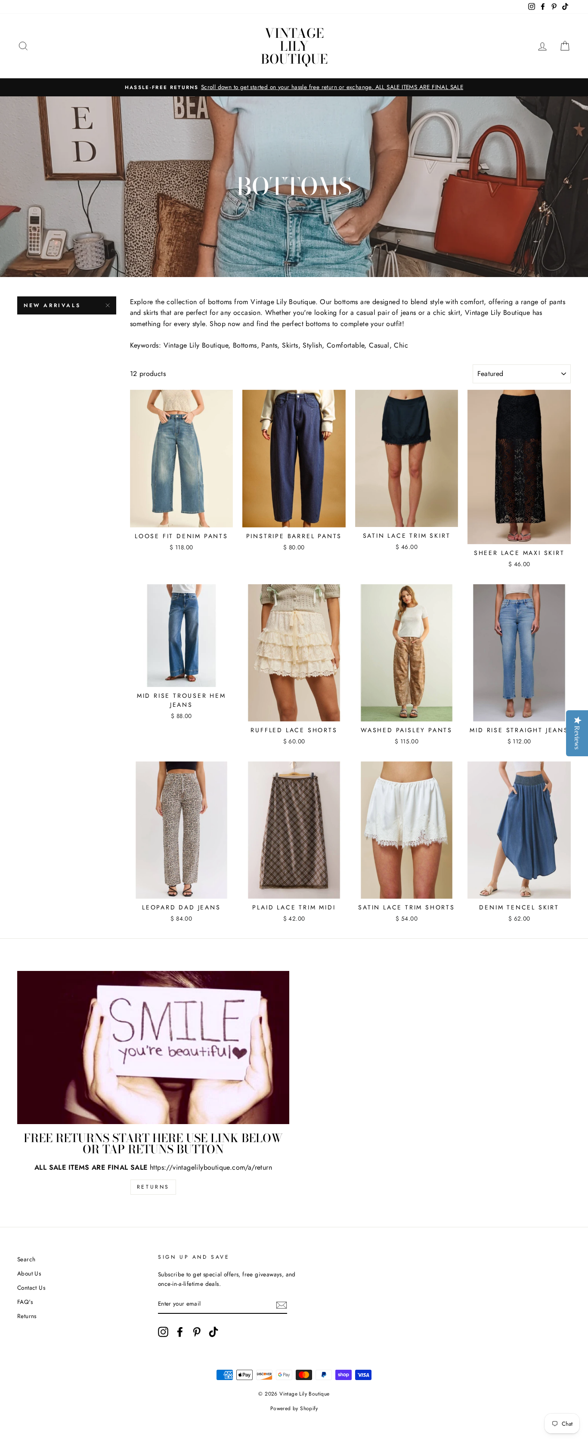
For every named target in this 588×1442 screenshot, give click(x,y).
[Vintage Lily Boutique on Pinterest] (197, 1332)
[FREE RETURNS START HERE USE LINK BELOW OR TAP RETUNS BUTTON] (153, 1047)
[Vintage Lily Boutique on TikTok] (213, 1332)
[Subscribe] (281, 1304)
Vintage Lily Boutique (294, 46)
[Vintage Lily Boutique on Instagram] (163, 1332)
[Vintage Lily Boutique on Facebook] (180, 1332)
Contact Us (31, 1287)
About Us (29, 1273)
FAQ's (25, 1301)
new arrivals (52, 305)
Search (26, 1259)
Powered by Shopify (294, 1408)
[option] (294, 87)
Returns (153, 1187)
